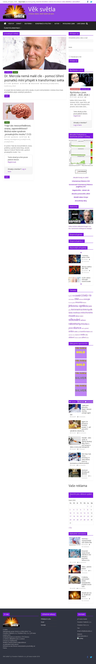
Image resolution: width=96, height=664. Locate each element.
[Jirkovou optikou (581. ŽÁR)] (75, 267)
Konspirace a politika (43, 23)
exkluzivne (16, 83)
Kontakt (43, 625)
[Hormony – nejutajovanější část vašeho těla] (75, 538)
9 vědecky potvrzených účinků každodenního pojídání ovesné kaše (86, 581)
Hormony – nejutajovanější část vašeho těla (87, 540)
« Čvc (70, 528)
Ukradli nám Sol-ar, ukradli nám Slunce (87, 594)
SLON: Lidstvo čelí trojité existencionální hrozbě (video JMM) (86, 281)
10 (70, 513)
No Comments (85, 261)
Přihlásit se (73, 61)
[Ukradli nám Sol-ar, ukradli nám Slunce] (75, 592)
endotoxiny (45, 83)
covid (77, 295)
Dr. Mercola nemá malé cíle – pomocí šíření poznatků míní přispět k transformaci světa (34, 78)
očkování (74, 320)
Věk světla (42, 9)
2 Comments (82, 416)
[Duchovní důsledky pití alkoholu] (75, 469)
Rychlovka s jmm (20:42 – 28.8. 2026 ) (80, 93)
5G (69, 296)
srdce (71, 331)
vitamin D (77, 335)
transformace (8, 86)
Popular (73, 402)
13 (81, 513)
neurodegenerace (15, 139)
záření (83, 337)
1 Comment (82, 449)
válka (86, 335)
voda (82, 334)
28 (84, 520)
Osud (42, 622)
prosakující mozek (25, 139)
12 (77, 513)
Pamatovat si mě (76, 57)
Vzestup (11, 23)
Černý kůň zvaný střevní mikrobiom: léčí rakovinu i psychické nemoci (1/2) (86, 555)
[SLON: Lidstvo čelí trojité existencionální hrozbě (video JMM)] (75, 278)
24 (70, 520)
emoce (81, 299)
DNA (77, 299)
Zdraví (18, 23)
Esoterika (28, 23)
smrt (83, 328)
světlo (76, 331)
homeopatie (72, 302)
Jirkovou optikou (78, 306)
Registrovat (12, 162)
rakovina (73, 323)
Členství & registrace (12, 28)
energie (87, 299)
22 (88, 516)
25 (74, 520)
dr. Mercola (8, 72)
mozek (72, 315)
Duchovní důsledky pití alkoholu (85, 472)
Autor (57, 23)
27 (81, 520)
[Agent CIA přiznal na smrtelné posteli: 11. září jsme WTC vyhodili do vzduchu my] (75, 420)
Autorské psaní (75, 89)
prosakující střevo (53, 83)
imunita (78, 302)
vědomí (71, 337)
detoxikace (71, 299)
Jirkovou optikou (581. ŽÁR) (87, 267)
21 (84, 516)
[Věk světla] (5, 23)
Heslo (70, 47)
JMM (90, 306)
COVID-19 (86, 295)
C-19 (72, 296)
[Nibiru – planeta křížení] (75, 566)
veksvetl (81, 97)
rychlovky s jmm (85, 89)
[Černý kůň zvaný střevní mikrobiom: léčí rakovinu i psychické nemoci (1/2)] (75, 550)
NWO (81, 316)
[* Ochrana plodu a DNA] (75, 256)
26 (77, 520)
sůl (79, 331)
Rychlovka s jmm (69, 23)
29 (88, 520)
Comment (90, 402)
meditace (76, 312)
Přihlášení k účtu (46, 619)
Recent (81, 402)
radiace (83, 320)
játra (70, 310)
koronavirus (77, 309)
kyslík (89, 309)
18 (74, 516)
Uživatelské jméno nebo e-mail (78, 38)
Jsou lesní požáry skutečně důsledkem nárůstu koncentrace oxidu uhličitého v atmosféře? (52, 2)
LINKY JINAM (81, 23)
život (87, 337)
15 (88, 513)
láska (71, 312)
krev (85, 309)
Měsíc (78, 316)
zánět (79, 337)
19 (77, 516)
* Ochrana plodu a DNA (86, 256)
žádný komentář (34, 83)
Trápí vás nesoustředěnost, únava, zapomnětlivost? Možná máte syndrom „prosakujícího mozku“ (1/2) (17, 130)
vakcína (70, 335)
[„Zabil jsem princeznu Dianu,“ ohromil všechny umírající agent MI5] (75, 404)
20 (81, 516)
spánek (86, 328)
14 (84, 513)
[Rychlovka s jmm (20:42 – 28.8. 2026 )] (81, 74)
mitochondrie (87, 312)
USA (91, 331)
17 (70, 516)
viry (74, 335)
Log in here (78, 125)
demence (6, 139)
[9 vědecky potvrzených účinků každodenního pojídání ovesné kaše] (75, 576)
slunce (77, 328)
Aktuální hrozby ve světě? (80, 177)
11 (74, 513)
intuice (84, 302)
